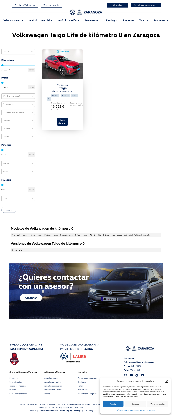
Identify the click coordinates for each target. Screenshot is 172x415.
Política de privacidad (138, 410)
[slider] (2, 65)
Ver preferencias (157, 404)
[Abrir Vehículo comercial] (51, 20)
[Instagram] (125, 375)
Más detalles (62, 122)
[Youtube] (131, 375)
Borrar (31, 69)
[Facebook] (137, 375)
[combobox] (16, 51)
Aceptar (113, 404)
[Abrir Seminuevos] (100, 20)
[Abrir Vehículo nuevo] (22, 20)
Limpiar (9, 210)
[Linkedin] (142, 375)
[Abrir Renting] (117, 20)
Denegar (135, 404)
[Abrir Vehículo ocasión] (78, 20)
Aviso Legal (151, 410)
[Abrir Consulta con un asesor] (157, 5)
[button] (166, 381)
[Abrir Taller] (147, 20)
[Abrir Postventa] (167, 20)
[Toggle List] (32, 51)
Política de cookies (122, 410)
